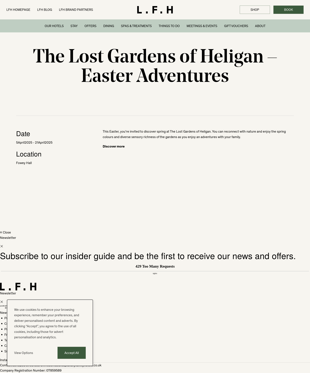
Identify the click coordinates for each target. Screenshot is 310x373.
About (260, 26)
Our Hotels (54, 26)
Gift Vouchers (236, 26)
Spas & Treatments (136, 26)
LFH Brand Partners (76, 9)
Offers (90, 26)
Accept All (71, 352)
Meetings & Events (202, 26)
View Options (23, 352)
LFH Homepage (18, 9)
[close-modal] (1, 246)
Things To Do (169, 26)
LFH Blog (44, 9)
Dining (108, 26)
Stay (74, 26)
